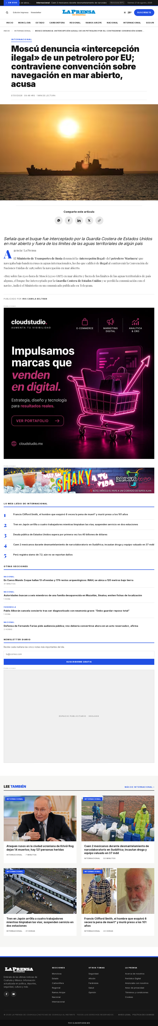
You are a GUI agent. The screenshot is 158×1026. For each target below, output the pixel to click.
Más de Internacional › (139, 787)
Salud (91, 987)
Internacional (132, 23)
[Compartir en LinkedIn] (79, 220)
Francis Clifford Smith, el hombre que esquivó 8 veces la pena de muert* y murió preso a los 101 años (70, 514)
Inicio (9, 23)
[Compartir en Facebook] (69, 220)
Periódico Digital (133, 978)
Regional (75, 23)
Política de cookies (143, 1015)
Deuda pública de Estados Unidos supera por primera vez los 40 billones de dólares (60, 534)
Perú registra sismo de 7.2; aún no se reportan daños (43, 554)
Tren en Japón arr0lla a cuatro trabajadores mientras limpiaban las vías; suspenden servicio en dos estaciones (75, 524)
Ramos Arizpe (94, 23)
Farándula (93, 983)
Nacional (112, 23)
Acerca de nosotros (134, 973)
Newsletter (36, 12)
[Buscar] (7, 12)
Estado (40, 23)
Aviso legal (124, 1015)
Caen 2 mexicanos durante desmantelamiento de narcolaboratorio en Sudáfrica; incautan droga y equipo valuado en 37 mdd (83, 544)
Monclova (24, 23)
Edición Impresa (20, 12)
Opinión (92, 992)
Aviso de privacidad (134, 987)
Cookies (129, 997)
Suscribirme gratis (79, 662)
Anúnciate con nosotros (136, 983)
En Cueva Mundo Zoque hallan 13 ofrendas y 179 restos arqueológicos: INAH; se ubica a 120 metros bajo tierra (68, 580)
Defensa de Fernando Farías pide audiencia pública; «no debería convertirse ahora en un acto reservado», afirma (71, 625)
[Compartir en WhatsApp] (59, 220)
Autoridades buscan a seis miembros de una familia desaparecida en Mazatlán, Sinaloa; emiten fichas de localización (73, 595)
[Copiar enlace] (99, 220)
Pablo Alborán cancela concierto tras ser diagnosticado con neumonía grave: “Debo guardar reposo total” (66, 610)
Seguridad (93, 973)
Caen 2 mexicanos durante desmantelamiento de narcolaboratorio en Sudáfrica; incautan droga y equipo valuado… (92, 3)
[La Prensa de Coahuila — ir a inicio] (79, 12)
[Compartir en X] (89, 220)
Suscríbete (144, 12)
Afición (92, 978)
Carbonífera (57, 23)
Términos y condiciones (136, 992)
